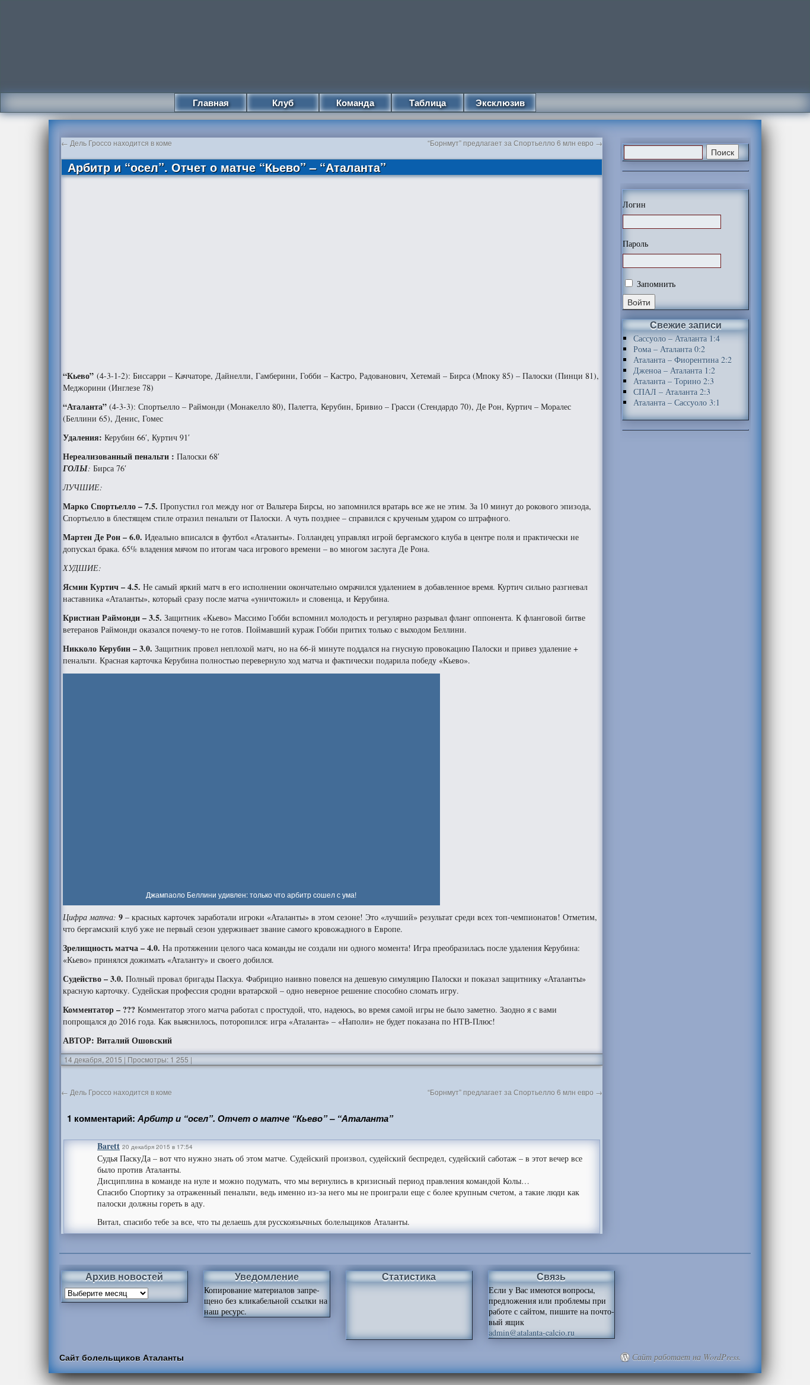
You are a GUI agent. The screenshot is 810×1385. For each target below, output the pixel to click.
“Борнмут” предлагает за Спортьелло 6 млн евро (515, 143)
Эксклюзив (500, 102)
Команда (355, 102)
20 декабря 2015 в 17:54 (157, 1147)
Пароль (635, 243)
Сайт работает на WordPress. (686, 1357)
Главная (211, 102)
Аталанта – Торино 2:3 (673, 381)
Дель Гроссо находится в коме (116, 143)
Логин (634, 204)
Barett (108, 1146)
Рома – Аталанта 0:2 (669, 349)
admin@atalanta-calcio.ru (532, 1332)
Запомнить (654, 283)
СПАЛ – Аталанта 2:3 (671, 391)
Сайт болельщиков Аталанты (121, 1357)
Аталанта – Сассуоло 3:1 (676, 402)
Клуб (283, 102)
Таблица (427, 102)
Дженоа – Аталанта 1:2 (674, 370)
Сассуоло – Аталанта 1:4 (676, 338)
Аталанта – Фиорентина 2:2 (682, 359)
